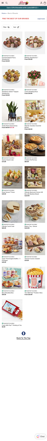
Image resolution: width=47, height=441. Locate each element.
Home (4, 13)
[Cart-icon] (45, 3)
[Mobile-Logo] (23, 3)
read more (41, 19)
